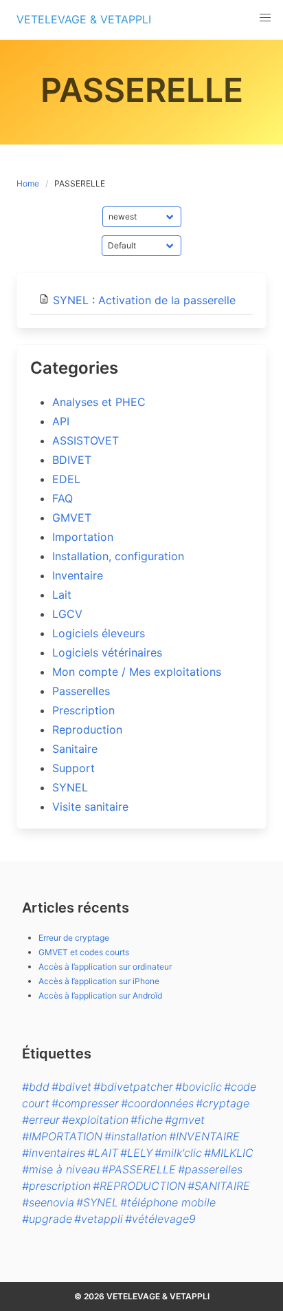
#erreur (41, 1120)
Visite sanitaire (90, 806)
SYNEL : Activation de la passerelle (144, 300)
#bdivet (71, 1087)
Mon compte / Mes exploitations (136, 672)
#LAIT (102, 1153)
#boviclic (198, 1087)
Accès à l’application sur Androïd (100, 995)
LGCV (67, 614)
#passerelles (210, 1169)
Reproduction (87, 729)
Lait (61, 594)
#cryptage (222, 1103)
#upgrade (47, 1219)
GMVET (71, 517)
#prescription (56, 1186)
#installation (135, 1136)
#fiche (147, 1120)
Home (27, 183)
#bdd (35, 1087)
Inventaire (77, 575)
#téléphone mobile (168, 1202)
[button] (265, 18)
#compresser (85, 1103)
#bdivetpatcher (133, 1087)
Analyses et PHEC (99, 402)
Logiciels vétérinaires (107, 652)
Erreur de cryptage (73, 937)
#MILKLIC (228, 1153)
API (60, 421)
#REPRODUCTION (139, 1186)
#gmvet (185, 1120)
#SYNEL (97, 1202)
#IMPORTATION (62, 1136)
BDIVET (71, 460)
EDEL (66, 479)
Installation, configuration (118, 556)
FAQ (62, 498)
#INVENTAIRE (204, 1136)
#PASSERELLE (139, 1169)
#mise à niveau (61, 1169)
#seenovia (48, 1202)
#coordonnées (157, 1103)
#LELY (136, 1153)
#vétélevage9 (160, 1219)
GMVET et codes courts (83, 952)
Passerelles (81, 691)
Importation (82, 537)
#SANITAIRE (219, 1186)
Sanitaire (75, 749)
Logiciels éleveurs (98, 633)
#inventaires (53, 1153)
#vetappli (98, 1219)
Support (73, 768)
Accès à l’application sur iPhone (98, 981)
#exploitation (95, 1120)
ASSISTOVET (85, 440)
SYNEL (70, 787)
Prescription (83, 710)
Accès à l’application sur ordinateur (105, 966)
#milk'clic (178, 1153)
